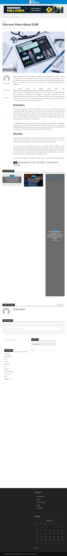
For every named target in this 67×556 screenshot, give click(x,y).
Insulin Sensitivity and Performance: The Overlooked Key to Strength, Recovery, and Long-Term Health (55, 235)
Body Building (40, 496)
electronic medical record (24, 162)
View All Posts (60, 304)
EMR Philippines (17, 127)
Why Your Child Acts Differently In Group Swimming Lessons (33, 180)
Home (3, 16)
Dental (38, 499)
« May (36, 548)
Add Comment (6, 90)
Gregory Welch (6, 83)
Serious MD (57, 158)
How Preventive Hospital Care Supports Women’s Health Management (12, 179)
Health (4, 21)
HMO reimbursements (52, 162)
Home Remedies (41, 502)
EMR (34, 162)
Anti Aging (39, 508)
